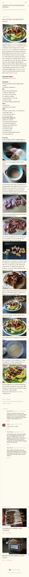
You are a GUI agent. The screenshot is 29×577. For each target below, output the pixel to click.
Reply (8, 421)
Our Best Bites (14, 44)
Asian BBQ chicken (20, 69)
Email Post (8, 399)
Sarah (8, 424)
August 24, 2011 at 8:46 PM (19, 411)
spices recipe (20, 401)
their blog (14, 73)
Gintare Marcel (18, 572)
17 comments (9, 560)
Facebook (15, 46)
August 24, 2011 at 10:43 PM (16, 424)
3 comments (8, 532)
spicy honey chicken (6, 403)
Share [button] (3, 399)
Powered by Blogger (15, 569)
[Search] (26, 2)
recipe (13, 401)
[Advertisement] (14, 493)
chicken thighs (9, 401)
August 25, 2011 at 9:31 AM (19, 431)
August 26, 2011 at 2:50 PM (19, 447)
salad (16, 401)
